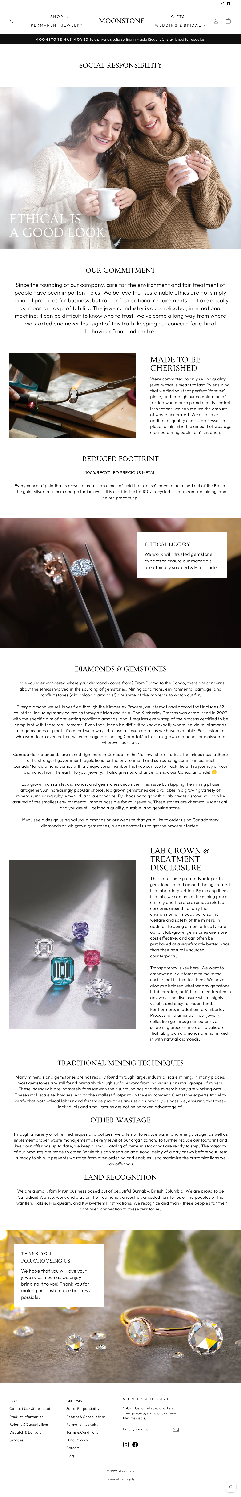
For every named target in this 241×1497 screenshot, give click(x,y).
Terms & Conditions (82, 1432)
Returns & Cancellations (28, 1424)
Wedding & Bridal (179, 25)
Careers (73, 1448)
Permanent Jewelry (58, 25)
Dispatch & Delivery (25, 1432)
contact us (136, 825)
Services (16, 1440)
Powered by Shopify (120, 1479)
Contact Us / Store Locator (31, 1408)
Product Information (26, 1416)
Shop (57, 16)
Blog (70, 1456)
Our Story (74, 1401)
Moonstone (121, 21)
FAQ (13, 1401)
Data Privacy (77, 1440)
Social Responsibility (83, 1408)
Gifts (178, 16)
